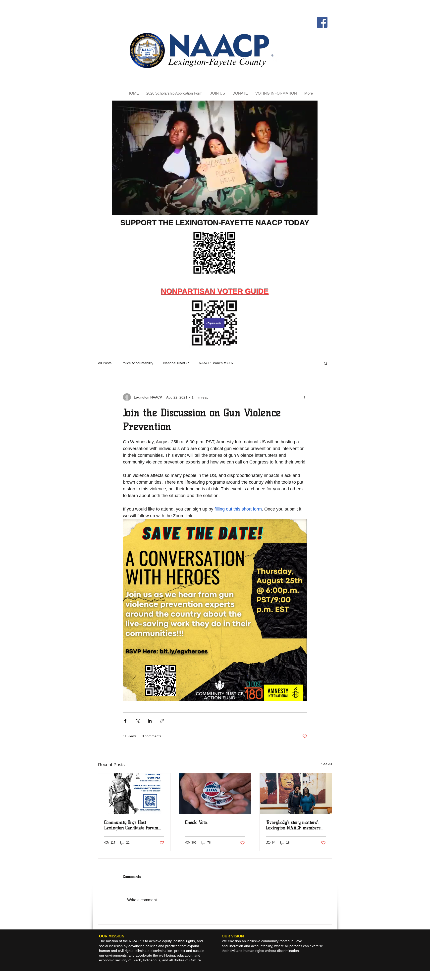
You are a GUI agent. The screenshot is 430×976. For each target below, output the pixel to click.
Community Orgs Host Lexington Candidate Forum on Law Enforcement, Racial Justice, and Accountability (132, 825)
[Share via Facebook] (125, 720)
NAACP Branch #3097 (216, 363)
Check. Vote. (196, 822)
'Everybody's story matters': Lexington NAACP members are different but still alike (293, 825)
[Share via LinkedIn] (149, 720)
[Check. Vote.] (215, 793)
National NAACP (176, 363)
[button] (311, 209)
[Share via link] (162, 720)
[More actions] (304, 397)
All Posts (104, 363)
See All (326, 764)
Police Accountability (137, 363)
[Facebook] (322, 22)
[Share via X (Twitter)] (137, 720)
